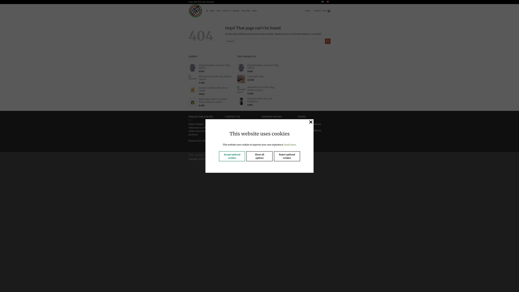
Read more (290, 144)
